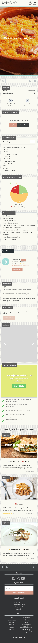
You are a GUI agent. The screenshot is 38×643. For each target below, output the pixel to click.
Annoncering (12, 620)
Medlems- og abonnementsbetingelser (26, 631)
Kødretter (14, 206)
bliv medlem (23, 125)
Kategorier (26, 618)
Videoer (26, 620)
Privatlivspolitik (26, 625)
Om (12, 618)
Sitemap (11, 629)
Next (32, 343)
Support (11, 625)
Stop (2, 343)
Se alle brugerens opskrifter (20, 265)
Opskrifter (9, 3)
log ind (13, 125)
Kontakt (11, 622)
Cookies (11, 627)
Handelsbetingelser (26, 627)
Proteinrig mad (23, 206)
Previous (5, 343)
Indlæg (26, 622)
